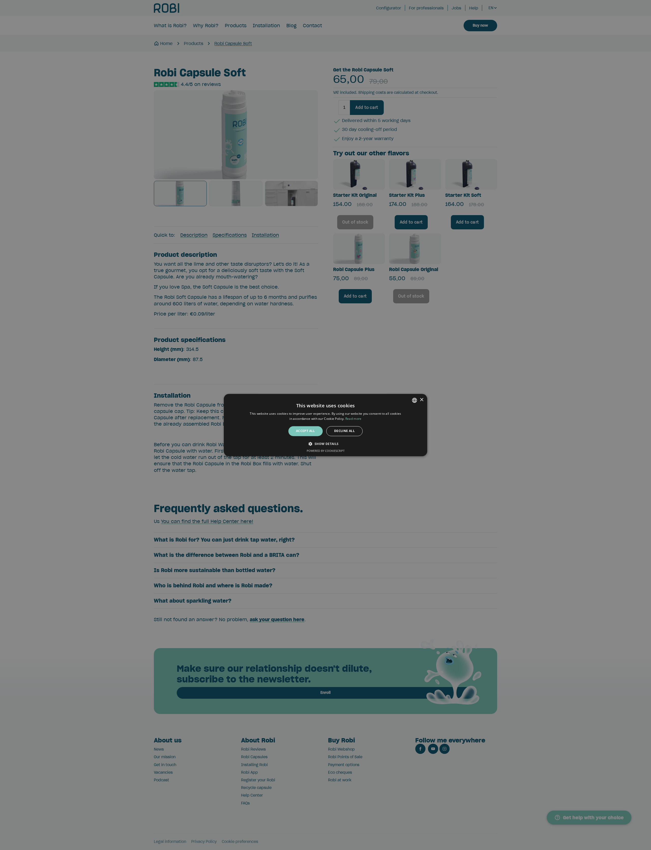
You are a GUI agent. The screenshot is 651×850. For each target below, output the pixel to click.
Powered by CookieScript (326, 451)
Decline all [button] (344, 431)
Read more (353, 418)
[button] (325, 443)
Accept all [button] (305, 431)
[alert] (325, 425)
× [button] (421, 400)
